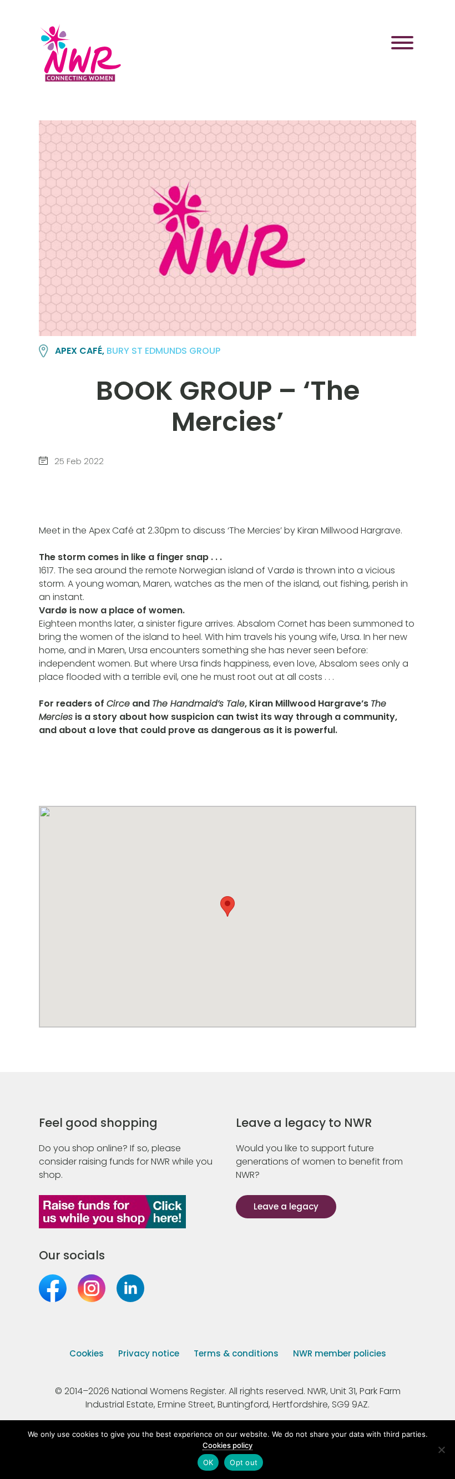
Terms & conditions (236, 1353)
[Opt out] (441, 1449)
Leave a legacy (286, 1206)
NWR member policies (339, 1353)
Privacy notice (148, 1353)
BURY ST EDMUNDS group (163, 350)
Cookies (86, 1353)
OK (208, 1462)
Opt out (243, 1462)
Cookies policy (227, 1445)
